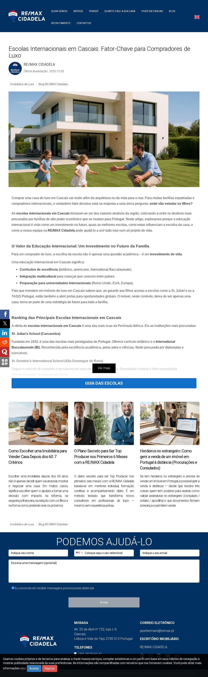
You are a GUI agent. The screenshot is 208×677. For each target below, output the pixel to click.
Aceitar (34, 668)
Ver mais (104, 368)
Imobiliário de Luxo (22, 84)
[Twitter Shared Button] (5, 323)
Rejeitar (50, 668)
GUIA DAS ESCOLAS (104, 383)
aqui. (23, 668)
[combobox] (79, 553)
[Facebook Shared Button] (4, 314)
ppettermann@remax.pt (157, 631)
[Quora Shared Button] (4, 352)
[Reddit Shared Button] (4, 342)
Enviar (104, 602)
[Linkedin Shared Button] (4, 333)
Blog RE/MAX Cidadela (53, 84)
